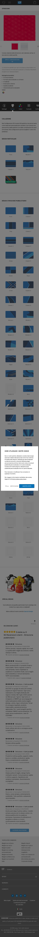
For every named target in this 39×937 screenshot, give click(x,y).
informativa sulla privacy (19, 479)
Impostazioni (14, 486)
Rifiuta (7, 486)
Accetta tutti (27, 486)
